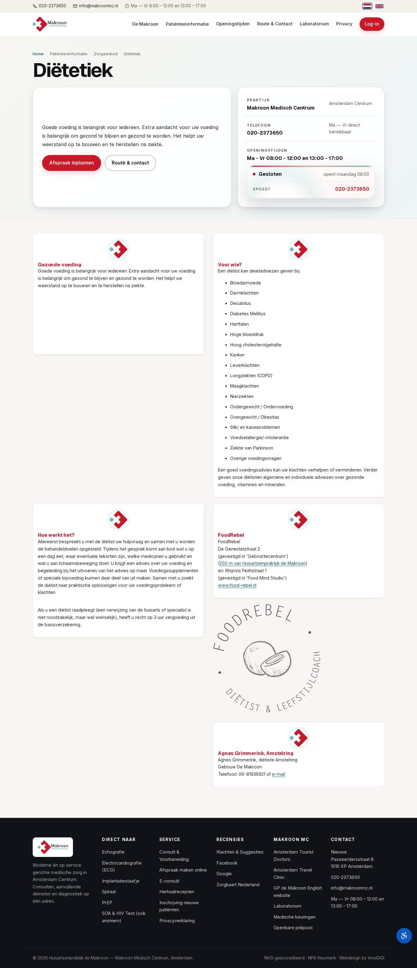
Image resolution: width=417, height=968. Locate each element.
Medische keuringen (295, 917)
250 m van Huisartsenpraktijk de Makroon (262, 563)
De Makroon (145, 24)
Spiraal (109, 891)
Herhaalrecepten (176, 891)
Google (224, 873)
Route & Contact (274, 24)
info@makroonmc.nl (351, 888)
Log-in (374, 26)
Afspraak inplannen (75, 164)
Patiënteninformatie (187, 24)
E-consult (169, 881)
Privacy (344, 24)
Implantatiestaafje (121, 881)
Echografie (113, 852)
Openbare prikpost (293, 927)
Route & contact (130, 163)
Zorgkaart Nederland (237, 884)
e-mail (278, 774)
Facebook (227, 863)
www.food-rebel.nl (237, 585)
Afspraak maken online (183, 870)
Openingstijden (233, 24)
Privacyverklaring (177, 920)
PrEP (107, 902)
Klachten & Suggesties (239, 852)
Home (38, 53)
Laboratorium (314, 24)
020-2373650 (352, 189)
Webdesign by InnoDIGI (361, 957)
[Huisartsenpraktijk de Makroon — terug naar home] (49, 24)
